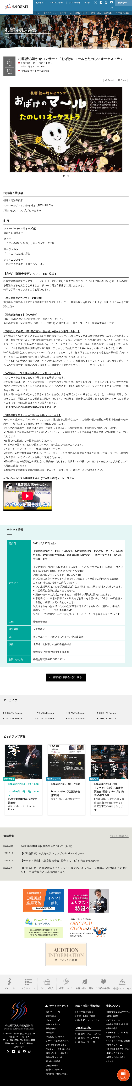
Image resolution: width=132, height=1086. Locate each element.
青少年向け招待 (53, 1061)
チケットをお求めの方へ (57, 1041)
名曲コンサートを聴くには (58, 1053)
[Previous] (15, 132)
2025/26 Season (45, 713)
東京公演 (50, 1032)
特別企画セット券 (54, 1057)
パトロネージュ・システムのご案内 (93, 1034)
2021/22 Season (45, 718)
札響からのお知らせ (116, 1057)
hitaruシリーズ (53, 1020)
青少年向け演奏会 (85, 1012)
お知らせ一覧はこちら (119, 836)
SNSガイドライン (115, 1053)
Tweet (111, 80)
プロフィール (113, 1020)
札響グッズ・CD (114, 1045)
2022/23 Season (14, 718)
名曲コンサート (53, 1024)
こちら (117, 302)
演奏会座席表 (52, 1065)
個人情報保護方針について (119, 1049)
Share (123, 80)
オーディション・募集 (117, 1032)
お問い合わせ (74, 3)
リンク (87, 3)
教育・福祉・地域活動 (101, 13)
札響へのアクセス (57, 3)
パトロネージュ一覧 (86, 1042)
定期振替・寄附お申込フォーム (60, 1073)
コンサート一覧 (53, 1012)
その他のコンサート (55, 1036)
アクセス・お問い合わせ (118, 1041)
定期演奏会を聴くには (56, 1045)
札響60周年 (112, 1016)
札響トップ (40, 3)
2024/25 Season (76, 713)
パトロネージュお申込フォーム (91, 1038)
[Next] (117, 132)
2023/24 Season (107, 713)
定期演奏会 (51, 1016)
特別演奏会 (51, 1028)
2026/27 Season (14, 713)
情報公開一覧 (113, 1036)
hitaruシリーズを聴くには (58, 1049)
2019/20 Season (107, 718)
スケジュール (66, 13)
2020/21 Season (76, 718)
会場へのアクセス (54, 1069)
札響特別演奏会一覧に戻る (67, 677)
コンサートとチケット (45, 13)
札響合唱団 (112, 1028)
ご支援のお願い (123, 13)
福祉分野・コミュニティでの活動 (92, 1020)
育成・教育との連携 (86, 1016)
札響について (81, 13)
